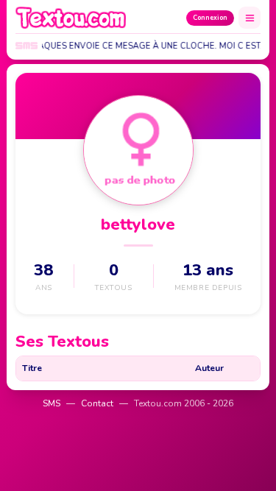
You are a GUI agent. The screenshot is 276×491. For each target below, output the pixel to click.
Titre (32, 368)
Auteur (209, 368)
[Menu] (249, 18)
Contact (97, 403)
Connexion (210, 17)
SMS (51, 403)
